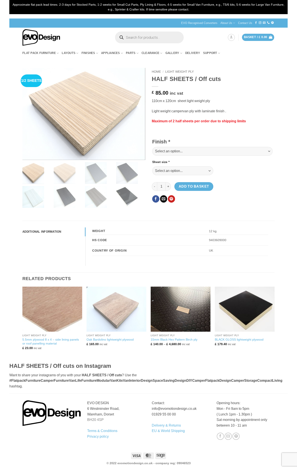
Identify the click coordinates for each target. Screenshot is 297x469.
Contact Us (245, 23)
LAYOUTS (68, 53)
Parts (130, 53)
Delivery (192, 53)
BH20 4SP (95, 420)
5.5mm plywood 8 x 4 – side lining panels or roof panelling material (50, 341)
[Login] (231, 37)
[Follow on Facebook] (256, 22)
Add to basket (194, 186)
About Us (226, 23)
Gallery (172, 53)
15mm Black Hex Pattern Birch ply (174, 339)
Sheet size (160, 162)
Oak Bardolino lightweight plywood (110, 339)
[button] (258, 37)
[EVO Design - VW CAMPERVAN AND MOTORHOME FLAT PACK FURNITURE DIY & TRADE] (64, 37)
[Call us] (268, 22)
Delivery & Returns (166, 425)
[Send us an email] (264, 22)
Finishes (88, 53)
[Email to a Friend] (163, 199)
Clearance (150, 53)
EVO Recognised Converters (199, 23)
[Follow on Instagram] (260, 22)
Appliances (110, 53)
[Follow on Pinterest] (272, 22)
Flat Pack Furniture (39, 53)
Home (156, 71)
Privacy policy (98, 436)
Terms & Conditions (102, 431)
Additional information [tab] (41, 231)
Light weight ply (179, 71)
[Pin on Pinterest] (171, 199)
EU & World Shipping (168, 431)
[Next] (274, 324)
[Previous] (22, 324)
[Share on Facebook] (155, 199)
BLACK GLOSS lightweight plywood (239, 339)
